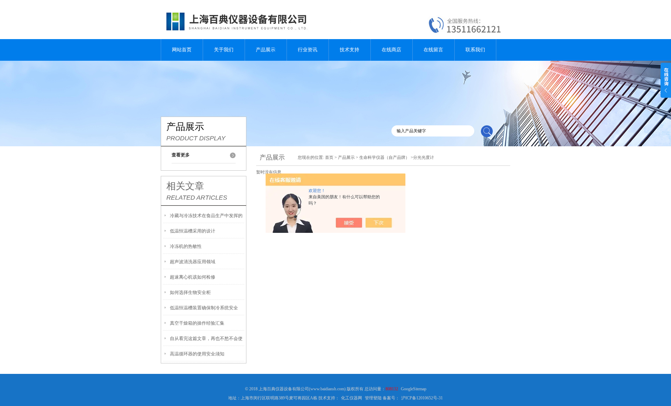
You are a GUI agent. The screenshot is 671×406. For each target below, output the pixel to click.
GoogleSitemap (413, 388)
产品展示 (265, 49)
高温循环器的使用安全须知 (197, 353)
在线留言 (433, 49)
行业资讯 (307, 49)
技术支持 (349, 49)
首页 (329, 157)
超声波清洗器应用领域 (192, 261)
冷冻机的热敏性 (186, 246)
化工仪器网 (351, 398)
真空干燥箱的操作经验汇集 (197, 323)
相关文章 (185, 186)
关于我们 (223, 49)
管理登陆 (373, 398)
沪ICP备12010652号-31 (422, 398)
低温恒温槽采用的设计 (192, 231)
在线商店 (391, 49)
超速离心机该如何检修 (192, 277)
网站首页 (182, 49)
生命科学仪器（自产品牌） (384, 157)
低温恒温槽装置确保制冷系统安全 (204, 307)
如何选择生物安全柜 (190, 292)
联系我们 (475, 49)
